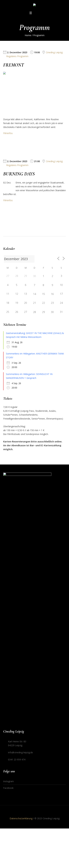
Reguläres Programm (17, 56)
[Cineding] (34, 5)
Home (28, 35)
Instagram (8, 781)
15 (43, 294)
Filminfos (8, 133)
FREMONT (13, 65)
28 (34, 312)
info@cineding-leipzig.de (20, 752)
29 (43, 312)
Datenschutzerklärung (21, 818)
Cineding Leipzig (54, 52)
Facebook (8, 787)
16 (52, 294)
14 (34, 294)
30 (34, 276)
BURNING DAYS (19, 174)
